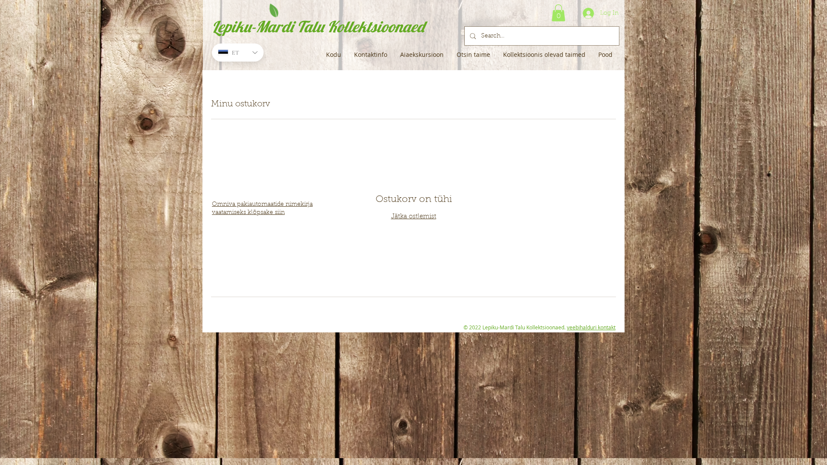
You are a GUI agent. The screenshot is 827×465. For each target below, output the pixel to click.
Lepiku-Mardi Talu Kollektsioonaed (318, 26)
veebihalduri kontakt (591, 327)
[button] (558, 12)
